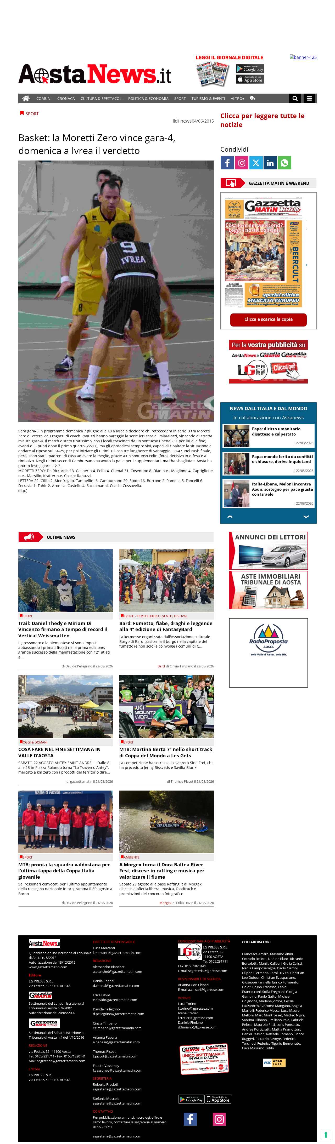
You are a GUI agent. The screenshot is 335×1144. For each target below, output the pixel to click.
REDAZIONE (38, 1045)
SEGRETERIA (102, 1078)
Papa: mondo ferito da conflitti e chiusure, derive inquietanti (282, 459)
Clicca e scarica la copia (268, 319)
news (186, 121)
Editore (35, 975)
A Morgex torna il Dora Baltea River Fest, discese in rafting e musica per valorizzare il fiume (161, 870)
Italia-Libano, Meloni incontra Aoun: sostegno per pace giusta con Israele (282, 489)
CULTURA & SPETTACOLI (101, 98)
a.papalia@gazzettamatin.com (116, 1042)
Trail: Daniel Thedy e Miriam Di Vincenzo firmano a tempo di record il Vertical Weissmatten (63, 629)
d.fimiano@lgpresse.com (197, 1027)
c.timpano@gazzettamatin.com (117, 1028)
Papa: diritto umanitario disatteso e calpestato (276, 431)
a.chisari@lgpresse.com (206, 989)
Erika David (184, 902)
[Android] (250, 68)
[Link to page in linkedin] (270, 162)
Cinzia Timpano (181, 666)
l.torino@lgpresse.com (195, 1008)
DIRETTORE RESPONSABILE (114, 942)
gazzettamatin (81, 781)
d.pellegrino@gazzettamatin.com (118, 1013)
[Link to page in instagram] (241, 162)
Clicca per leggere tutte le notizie (262, 120)
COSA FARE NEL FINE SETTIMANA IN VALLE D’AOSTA (59, 752)
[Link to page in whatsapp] (284, 162)
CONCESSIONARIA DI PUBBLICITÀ (204, 941)
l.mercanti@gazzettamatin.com (117, 952)
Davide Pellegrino (78, 666)
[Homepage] (26, 98)
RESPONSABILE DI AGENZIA (199, 978)
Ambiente (131, 857)
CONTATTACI (103, 1111)
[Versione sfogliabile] (213, 70)
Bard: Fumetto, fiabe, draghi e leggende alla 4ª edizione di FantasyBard (166, 626)
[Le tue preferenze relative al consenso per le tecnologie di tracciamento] (326, 1135)
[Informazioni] (252, 98)
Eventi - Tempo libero (141, 616)
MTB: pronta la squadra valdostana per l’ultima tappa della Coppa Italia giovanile (64, 870)
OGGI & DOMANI (35, 742)
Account (184, 997)
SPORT (180, 98)
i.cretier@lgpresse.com (195, 1017)
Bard (161, 666)
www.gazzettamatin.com (48, 967)
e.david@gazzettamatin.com (115, 999)
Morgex (165, 902)
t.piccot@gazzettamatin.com (115, 1056)
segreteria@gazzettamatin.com (61, 1061)
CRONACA (66, 98)
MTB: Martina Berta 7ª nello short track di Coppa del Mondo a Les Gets (165, 752)
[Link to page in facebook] (227, 162)
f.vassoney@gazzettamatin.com (117, 1070)
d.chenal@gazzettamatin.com (116, 985)
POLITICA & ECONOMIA (148, 98)
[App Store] (250, 79)
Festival (180, 616)
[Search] (295, 98)
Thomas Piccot (182, 781)
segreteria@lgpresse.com (207, 970)
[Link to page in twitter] (256, 162)
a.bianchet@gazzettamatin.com (117, 971)
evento (166, 616)
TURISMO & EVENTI (208, 98)
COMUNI (44, 98)
